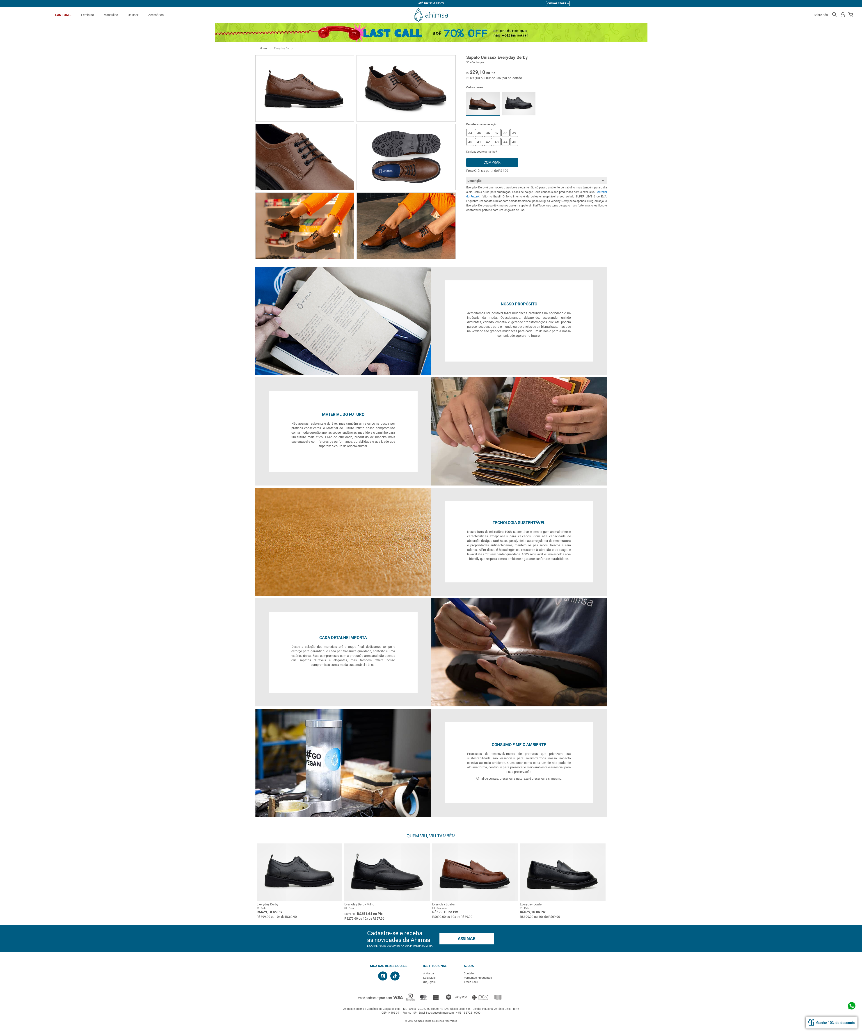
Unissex (133, 15)
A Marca (428, 973)
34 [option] (470, 133)
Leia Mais (429, 977)
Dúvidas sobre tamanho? (481, 151)
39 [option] (514, 133)
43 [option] (497, 142)
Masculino (111, 15)
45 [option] (514, 142)
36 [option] (488, 133)
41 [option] (479, 142)
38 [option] (505, 133)
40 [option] (470, 142)
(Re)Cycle (429, 982)
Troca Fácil (471, 982)
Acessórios (156, 15)
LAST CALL (63, 15)
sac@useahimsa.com (441, 1012)
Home (263, 48)
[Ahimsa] (431, 15)
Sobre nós (821, 15)
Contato (469, 973)
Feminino (87, 15)
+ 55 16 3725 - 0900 (468, 1012)
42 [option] (488, 142)
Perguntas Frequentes (478, 977)
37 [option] (497, 133)
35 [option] (479, 133)
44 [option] (505, 142)
